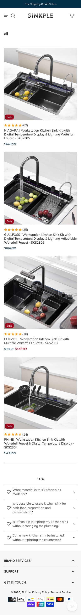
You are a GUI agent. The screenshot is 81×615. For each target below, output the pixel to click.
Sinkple (26, 592)
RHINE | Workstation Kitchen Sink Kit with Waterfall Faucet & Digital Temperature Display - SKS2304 (39, 443)
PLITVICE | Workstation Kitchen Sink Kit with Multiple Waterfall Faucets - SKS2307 (36, 341)
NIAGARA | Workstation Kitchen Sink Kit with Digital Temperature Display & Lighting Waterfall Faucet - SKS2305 (39, 134)
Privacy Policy (40, 592)
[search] (12, 15)
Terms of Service (61, 592)
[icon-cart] (71, 15)
